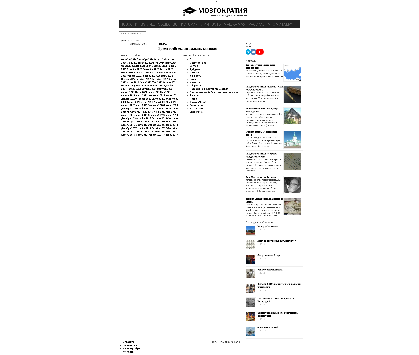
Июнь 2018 (159, 121)
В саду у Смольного (267, 226)
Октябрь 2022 (143, 79)
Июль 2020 (147, 102)
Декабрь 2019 (129, 108)
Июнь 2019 (159, 112)
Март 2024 (170, 62)
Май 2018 (171, 121)
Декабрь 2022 (165, 76)
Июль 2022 (133, 82)
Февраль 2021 (156, 95)
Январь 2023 (150, 76)
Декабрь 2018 (129, 118)
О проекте (128, 342)
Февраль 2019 (156, 115)
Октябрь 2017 (159, 128)
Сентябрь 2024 (145, 59)
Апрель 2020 (128, 105)
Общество (168, 24)
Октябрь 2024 (128, 59)
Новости (128, 24)
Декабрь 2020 (129, 98)
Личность (211, 24)
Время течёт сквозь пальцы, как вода (187, 49)
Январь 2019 (171, 115)
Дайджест (196, 69)
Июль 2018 (147, 121)
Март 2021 (141, 95)
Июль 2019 (147, 112)
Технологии (196, 105)
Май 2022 (157, 82)
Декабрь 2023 (159, 66)
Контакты (128, 351)
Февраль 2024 (129, 66)
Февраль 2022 (141, 85)
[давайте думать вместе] (214, 12)
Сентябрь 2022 (159, 79)
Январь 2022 (156, 85)
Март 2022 (127, 85)
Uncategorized (198, 62)
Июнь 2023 (140, 72)
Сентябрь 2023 (151, 69)
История (189, 24)
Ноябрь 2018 (144, 118)
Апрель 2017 (128, 134)
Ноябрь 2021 (134, 89)
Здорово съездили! (267, 327)
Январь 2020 (171, 105)
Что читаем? (280, 24)
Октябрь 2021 (149, 89)
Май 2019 (171, 112)
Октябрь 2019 (159, 108)
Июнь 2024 (133, 62)
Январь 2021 (171, 95)
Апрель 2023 (164, 72)
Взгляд (148, 24)
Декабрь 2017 (129, 128)
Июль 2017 (147, 131)
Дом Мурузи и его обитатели (261, 177)
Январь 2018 (171, 125)
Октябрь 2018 (159, 118)
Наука (193, 79)
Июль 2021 (141, 92)
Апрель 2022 (170, 82)
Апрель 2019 (128, 115)
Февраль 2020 (156, 105)
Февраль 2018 (156, 125)
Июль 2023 (127, 72)
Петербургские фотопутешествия (209, 89)
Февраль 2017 (156, 134)
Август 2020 (133, 102)
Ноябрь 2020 (144, 98)
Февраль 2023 (135, 76)
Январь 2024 (144, 66)
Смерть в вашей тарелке (270, 255)
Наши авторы (130, 345)
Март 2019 (141, 115)
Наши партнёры (132, 348)
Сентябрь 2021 (165, 89)
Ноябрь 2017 (144, 128)
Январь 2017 (171, 134)
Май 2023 (151, 72)
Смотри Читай (198, 102)
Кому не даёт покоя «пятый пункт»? (276, 241)
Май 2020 (171, 102)
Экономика (196, 112)
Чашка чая (234, 24)
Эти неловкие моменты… (270, 269)
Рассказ (257, 24)
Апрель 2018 (128, 125)
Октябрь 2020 (159, 98)
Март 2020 (141, 105)
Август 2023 (166, 69)
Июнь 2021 (154, 92)
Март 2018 (141, 125)
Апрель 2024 (157, 62)
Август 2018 (133, 121)
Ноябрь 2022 (128, 79)
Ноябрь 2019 (144, 108)
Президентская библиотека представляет (214, 92)
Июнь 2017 (159, 131)
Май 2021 (165, 92)
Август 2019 (133, 112)
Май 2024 (144, 62)
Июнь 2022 (145, 82)
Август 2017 (133, 131)
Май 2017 (171, 131)
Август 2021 (128, 92)
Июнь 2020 (159, 102)
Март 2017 (141, 134)
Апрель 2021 (128, 95)
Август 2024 (160, 59)
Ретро (193, 98)
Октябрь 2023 (134, 69)
